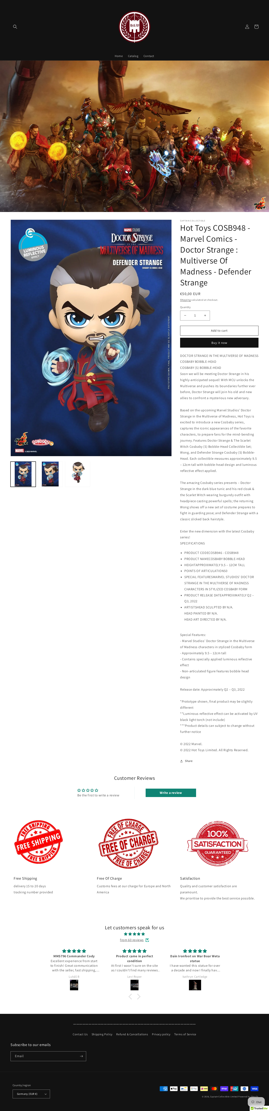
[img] (134, 934)
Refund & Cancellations (132, 1034)
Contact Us (80, 1034)
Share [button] (189, 761)
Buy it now (219, 343)
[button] (15, 26)
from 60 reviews (132, 940)
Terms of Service (185, 1034)
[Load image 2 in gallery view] (50, 474)
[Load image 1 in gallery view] (23, 474)
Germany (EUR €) (27, 1094)
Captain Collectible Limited (224, 1096)
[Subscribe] (81, 1056)
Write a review (171, 793)
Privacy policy (161, 1034)
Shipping (185, 299)
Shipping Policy (102, 1034)
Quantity (185, 307)
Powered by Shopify (248, 1096)
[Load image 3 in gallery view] (77, 474)
